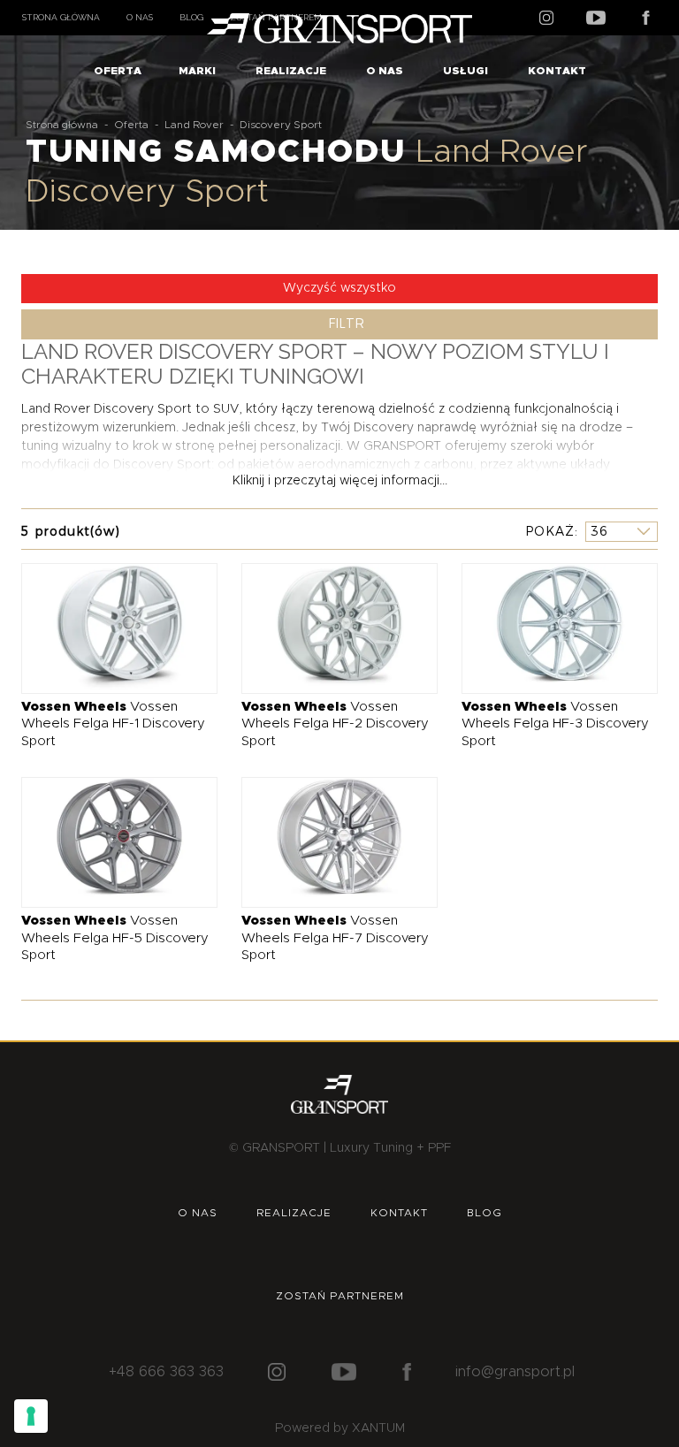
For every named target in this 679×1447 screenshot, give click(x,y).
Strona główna (61, 17)
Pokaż (550, 531)
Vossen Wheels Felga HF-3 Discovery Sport (555, 724)
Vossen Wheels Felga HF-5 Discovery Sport (115, 938)
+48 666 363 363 (166, 1372)
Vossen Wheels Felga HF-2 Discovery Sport (335, 724)
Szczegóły (106, 627)
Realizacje (291, 70)
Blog (191, 17)
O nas (139, 17)
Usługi (465, 70)
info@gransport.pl (515, 1372)
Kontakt (557, 70)
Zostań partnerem (340, 1296)
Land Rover (194, 124)
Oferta (117, 70)
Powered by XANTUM (340, 1428)
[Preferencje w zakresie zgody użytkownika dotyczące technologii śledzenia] (31, 1416)
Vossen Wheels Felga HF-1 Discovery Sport (113, 724)
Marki (197, 70)
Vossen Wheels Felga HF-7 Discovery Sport (335, 938)
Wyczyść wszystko (339, 288)
